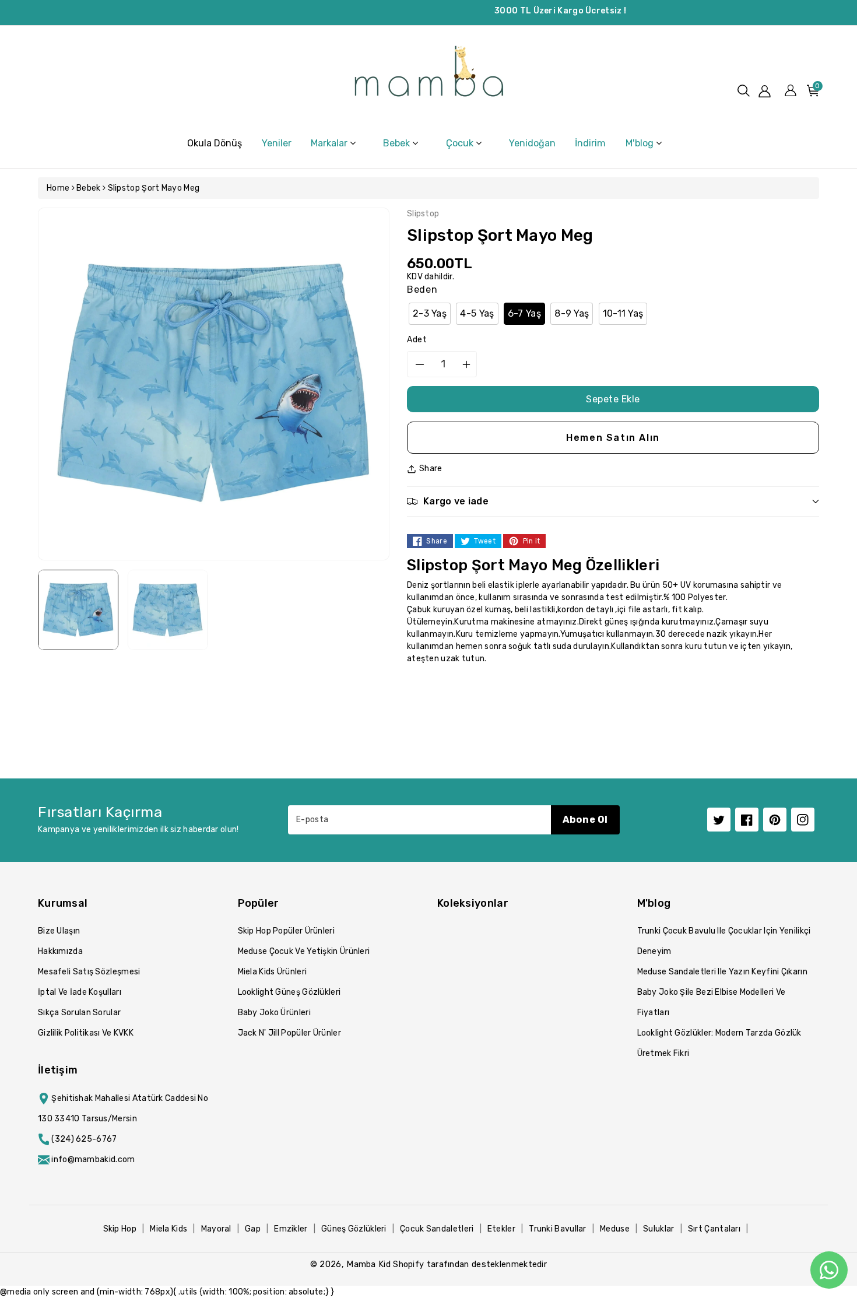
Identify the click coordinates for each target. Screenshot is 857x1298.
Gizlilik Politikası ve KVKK (86, 1033)
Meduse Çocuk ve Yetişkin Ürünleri (304, 951)
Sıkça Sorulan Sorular (79, 1013)
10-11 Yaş (623, 313)
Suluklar (658, 1229)
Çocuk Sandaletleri (436, 1229)
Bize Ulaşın (59, 931)
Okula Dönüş (214, 143)
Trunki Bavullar (557, 1229)
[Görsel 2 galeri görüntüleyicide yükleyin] (168, 610)
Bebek (88, 188)
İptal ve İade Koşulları (79, 992)
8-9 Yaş (571, 313)
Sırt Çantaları (714, 1229)
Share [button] (430, 468)
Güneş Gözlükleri (354, 1229)
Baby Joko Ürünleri (274, 1013)
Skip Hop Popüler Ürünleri (286, 931)
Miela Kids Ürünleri (272, 972)
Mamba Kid (368, 1264)
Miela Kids (168, 1229)
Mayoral (216, 1229)
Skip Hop (119, 1229)
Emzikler (290, 1229)
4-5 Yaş (477, 313)
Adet (417, 340)
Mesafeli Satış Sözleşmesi (89, 972)
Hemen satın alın (613, 437)
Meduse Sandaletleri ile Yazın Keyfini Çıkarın (722, 972)
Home (58, 188)
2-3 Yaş (430, 313)
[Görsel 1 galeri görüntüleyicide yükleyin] (78, 610)
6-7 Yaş (524, 313)
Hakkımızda (60, 951)
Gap (253, 1229)
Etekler (501, 1229)
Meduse (615, 1229)
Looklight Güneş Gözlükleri (289, 992)
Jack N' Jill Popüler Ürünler (289, 1033)
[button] (743, 91)
